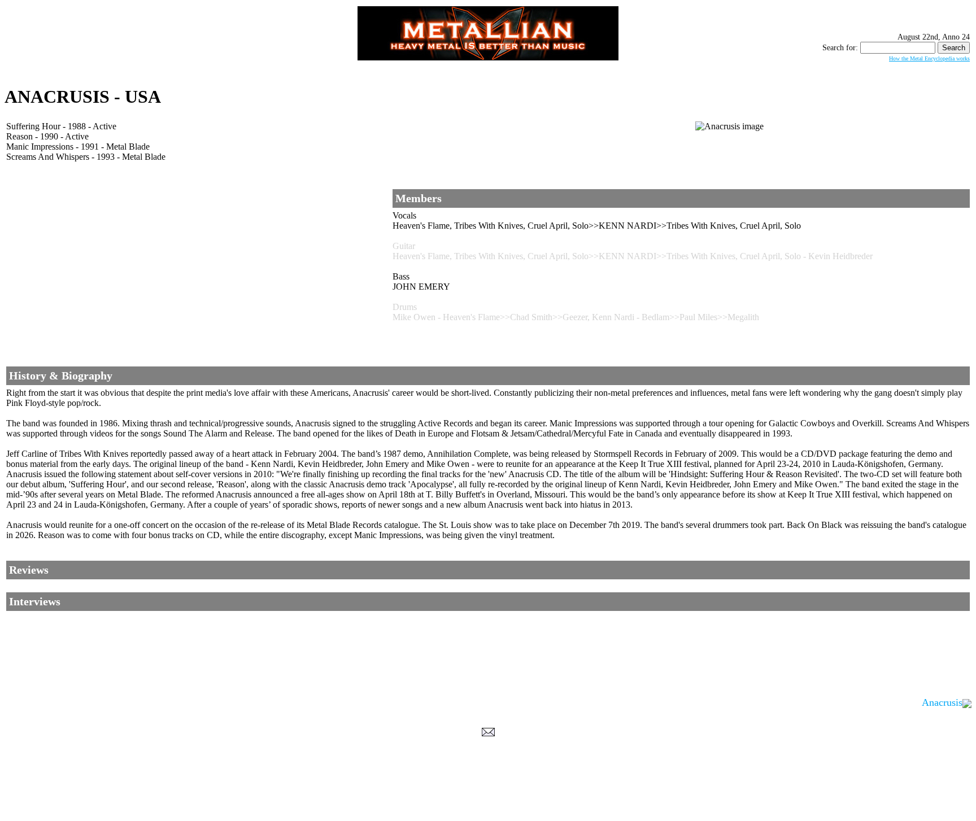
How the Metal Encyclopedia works (929, 58)
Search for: (840, 47)
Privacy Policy (488, 810)
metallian (395, 799)
